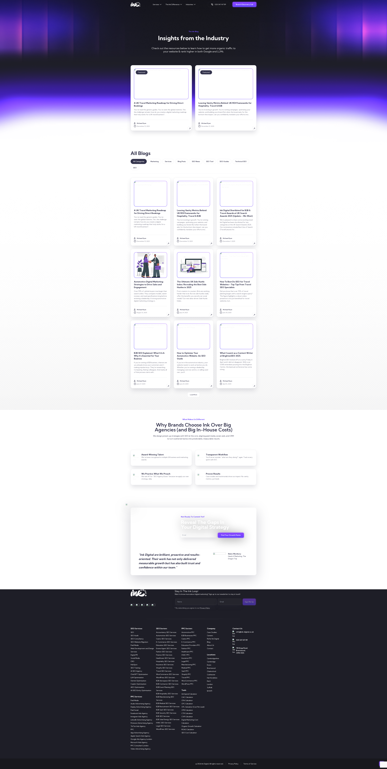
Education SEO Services (165, 645)
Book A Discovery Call (244, 4)
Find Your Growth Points (231, 535)
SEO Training (135, 668)
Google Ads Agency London (141, 739)
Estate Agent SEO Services (166, 648)
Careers (210, 636)
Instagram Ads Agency (139, 717)
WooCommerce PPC (189, 681)
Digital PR (134, 655)
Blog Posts (182, 161)
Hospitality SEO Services (165, 661)
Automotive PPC (188, 632)
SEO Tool (209, 161)
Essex (209, 665)
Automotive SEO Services (166, 636)
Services (156, 4)
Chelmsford (211, 671)
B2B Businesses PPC (189, 636)
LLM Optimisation (137, 677)
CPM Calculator (187, 710)
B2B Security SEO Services (166, 713)
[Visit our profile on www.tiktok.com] (153, 606)
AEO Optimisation (137, 687)
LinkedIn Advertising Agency (141, 720)
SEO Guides (224, 161)
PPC (132, 729)
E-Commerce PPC (189, 642)
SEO (135, 168)
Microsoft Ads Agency (139, 742)
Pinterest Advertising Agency (142, 723)
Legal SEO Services (163, 726)
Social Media (135, 658)
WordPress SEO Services (165, 677)
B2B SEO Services (163, 716)
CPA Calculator (187, 700)
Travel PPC (186, 677)
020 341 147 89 (220, 4)
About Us (210, 645)
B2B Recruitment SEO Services (167, 707)
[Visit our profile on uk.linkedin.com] (143, 606)
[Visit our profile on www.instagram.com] (137, 606)
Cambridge (211, 662)
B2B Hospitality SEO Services (167, 694)
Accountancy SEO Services (166, 632)
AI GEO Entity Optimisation (141, 690)
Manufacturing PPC (189, 665)
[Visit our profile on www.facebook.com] (132, 606)
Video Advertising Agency (140, 749)
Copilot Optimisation (138, 684)
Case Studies (212, 632)
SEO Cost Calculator (189, 733)
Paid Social (134, 710)
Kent (209, 681)
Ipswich (209, 691)
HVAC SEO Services (163, 723)
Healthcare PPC (187, 652)
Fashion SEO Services (164, 652)
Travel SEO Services (163, 671)
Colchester (211, 675)
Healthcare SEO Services (165, 658)
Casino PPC (186, 639)
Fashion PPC (186, 648)
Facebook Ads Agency (139, 713)
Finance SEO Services (164, 655)
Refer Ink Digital (213, 639)
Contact (210, 648)
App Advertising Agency (140, 733)
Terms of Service (249, 764)
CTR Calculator (187, 713)
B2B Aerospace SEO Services (167, 681)
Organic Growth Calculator (191, 726)
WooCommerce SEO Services (167, 674)
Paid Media (135, 645)
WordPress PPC (187, 684)
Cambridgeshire (213, 658)
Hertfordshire (212, 678)
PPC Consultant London (139, 746)
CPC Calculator (187, 704)
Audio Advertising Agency (140, 704)
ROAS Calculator (188, 729)
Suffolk (209, 687)
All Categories (138, 161)
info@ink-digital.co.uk (245, 632)
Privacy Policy (233, 764)
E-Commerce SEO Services (166, 642)
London (210, 684)
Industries (189, 4)
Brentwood (211, 668)
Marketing (154, 161)
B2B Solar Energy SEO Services (167, 719)
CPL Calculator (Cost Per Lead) (193, 707)
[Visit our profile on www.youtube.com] (148, 606)
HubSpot (134, 665)
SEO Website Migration (139, 642)
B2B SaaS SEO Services (165, 710)
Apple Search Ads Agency (140, 736)
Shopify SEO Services (164, 668)
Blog (208, 642)
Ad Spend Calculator (189, 694)
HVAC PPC (186, 655)
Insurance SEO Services (165, 665)
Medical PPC (186, 668)
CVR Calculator (187, 717)
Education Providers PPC (191, 645)
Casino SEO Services (164, 639)
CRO (132, 661)
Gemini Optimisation (138, 681)
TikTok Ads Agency (138, 726)
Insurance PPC (187, 658)
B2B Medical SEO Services (166, 703)
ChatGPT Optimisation (139, 674)
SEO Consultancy (137, 639)
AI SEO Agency (136, 671)
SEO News (196, 161)
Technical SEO (241, 161)
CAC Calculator (187, 697)
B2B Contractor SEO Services (167, 684)
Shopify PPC (186, 674)
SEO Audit (134, 636)
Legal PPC (185, 661)
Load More (193, 395)
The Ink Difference (172, 4)
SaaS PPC (185, 671)
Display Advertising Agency (141, 707)
